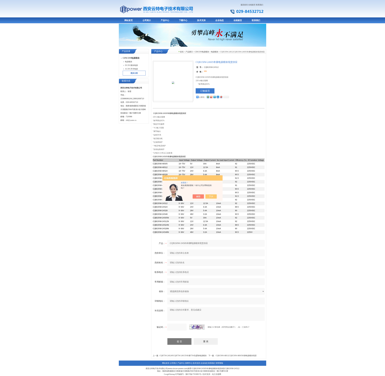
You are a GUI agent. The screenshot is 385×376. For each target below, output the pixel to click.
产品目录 (126, 51)
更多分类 (134, 73)
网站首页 (128, 20)
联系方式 (126, 81)
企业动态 (219, 20)
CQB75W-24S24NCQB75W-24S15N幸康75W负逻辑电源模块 (183, 356)
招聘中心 (188, 363)
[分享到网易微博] (221, 97)
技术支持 (201, 20)
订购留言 (205, 91)
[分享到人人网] (217, 97)
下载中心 (183, 20)
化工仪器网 (216, 374)
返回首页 (244, 5)
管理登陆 (219, 363)
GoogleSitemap (169, 374)
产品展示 (189, 52)
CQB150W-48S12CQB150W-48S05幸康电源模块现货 (236, 356)
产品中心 (165, 20)
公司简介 (147, 20)
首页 (182, 52)
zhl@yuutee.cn (131, 120)
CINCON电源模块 (202, 52)
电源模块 (214, 52)
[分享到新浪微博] (211, 97)
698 (205, 71)
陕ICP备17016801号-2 (194, 374)
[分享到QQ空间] (207, 97)
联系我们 (259, 5)
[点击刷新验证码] (197, 327)
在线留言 (252, 5)
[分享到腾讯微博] (214, 97)
